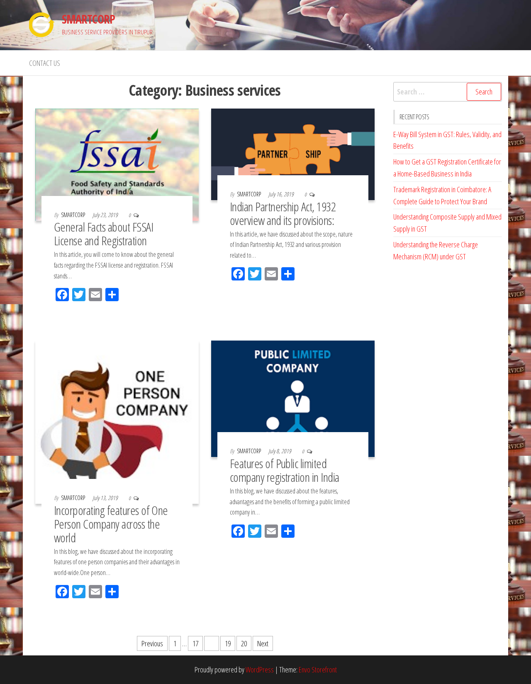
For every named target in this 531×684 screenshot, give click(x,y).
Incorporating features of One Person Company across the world (111, 524)
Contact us (44, 63)
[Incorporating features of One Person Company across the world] (117, 421)
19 (228, 643)
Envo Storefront (318, 669)
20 (244, 643)
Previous (152, 643)
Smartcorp (73, 215)
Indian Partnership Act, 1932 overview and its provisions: (283, 213)
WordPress (260, 669)
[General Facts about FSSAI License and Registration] (117, 164)
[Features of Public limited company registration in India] (293, 398)
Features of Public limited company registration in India (284, 470)
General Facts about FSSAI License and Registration (103, 233)
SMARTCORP (88, 19)
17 (195, 643)
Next (262, 643)
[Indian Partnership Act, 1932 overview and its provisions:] (293, 153)
